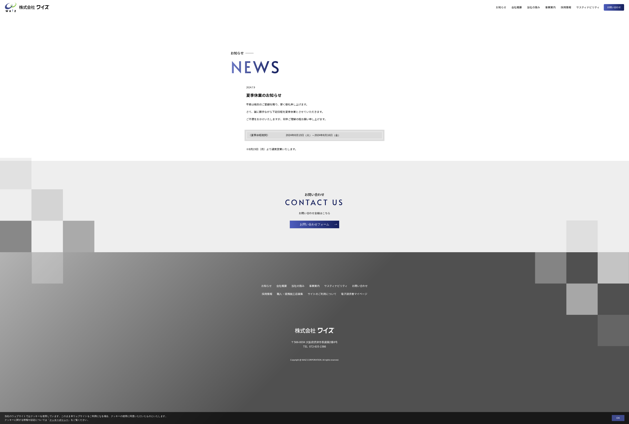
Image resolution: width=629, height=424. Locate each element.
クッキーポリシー (58, 420)
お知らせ (501, 7)
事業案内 (550, 7)
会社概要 (516, 7)
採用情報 (566, 7)
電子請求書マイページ (354, 294)
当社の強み (533, 7)
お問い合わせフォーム (314, 224)
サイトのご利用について (322, 294)
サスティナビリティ (588, 7)
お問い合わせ (614, 7)
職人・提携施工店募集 (290, 294)
